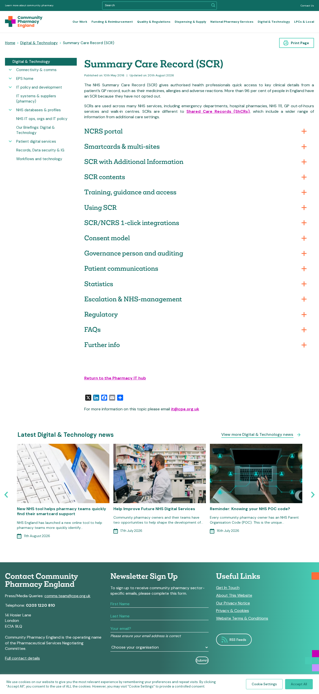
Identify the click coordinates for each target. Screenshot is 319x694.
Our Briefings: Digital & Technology (35, 130)
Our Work (80, 22)
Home (10, 42)
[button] (213, 5)
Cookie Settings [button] (264, 684)
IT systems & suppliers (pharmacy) (36, 99)
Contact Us (307, 5)
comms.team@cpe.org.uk (67, 595)
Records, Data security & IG (40, 150)
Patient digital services (36, 141)
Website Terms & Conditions (242, 618)
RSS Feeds (238, 639)
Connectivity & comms (36, 69)
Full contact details (22, 658)
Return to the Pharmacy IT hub (115, 378)
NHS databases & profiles (38, 110)
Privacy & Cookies (232, 610)
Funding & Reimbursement (112, 22)
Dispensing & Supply (190, 22)
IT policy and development (39, 87)
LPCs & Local (304, 22)
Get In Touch (227, 587)
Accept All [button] (299, 684)
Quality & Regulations (153, 22)
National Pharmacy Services (231, 22)
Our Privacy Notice (233, 603)
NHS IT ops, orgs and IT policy (41, 118)
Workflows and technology (39, 158)
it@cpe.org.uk (185, 409)
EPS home (24, 78)
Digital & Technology (274, 22)
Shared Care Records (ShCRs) (218, 111)
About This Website (234, 595)
